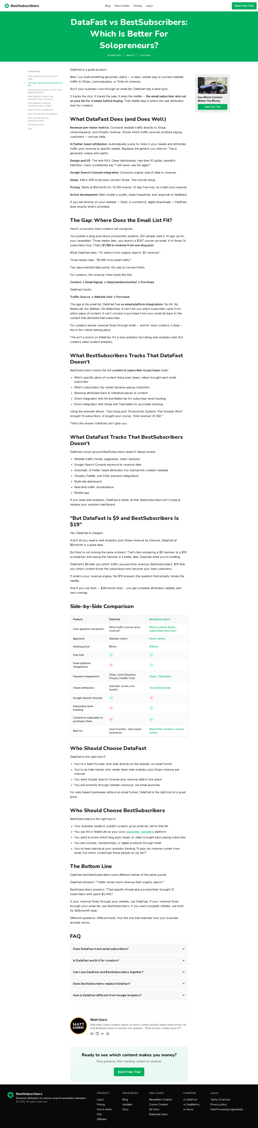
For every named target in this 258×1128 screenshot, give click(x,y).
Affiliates (102, 1119)
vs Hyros (188, 1109)
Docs (125, 1109)
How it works (122, 5)
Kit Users (154, 1109)
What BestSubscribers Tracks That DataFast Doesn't (44, 91)
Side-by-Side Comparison (40, 110)
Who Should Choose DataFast (42, 114)
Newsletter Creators (160, 1099)
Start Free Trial (244, 5)
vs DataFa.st (190, 1099)
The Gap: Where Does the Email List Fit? (45, 84)
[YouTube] (92, 1033)
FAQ (30, 129)
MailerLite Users (158, 1114)
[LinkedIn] (97, 1033)
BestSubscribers (25, 6)
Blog (107, 5)
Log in (149, 5)
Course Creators (158, 1104)
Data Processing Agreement (226, 1109)
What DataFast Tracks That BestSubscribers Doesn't (40, 97)
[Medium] (102, 1033)
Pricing (138, 5)
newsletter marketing (140, 831)
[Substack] (107, 1033)
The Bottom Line (36, 124)
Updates (127, 1104)
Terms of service (220, 1099)
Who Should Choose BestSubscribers (38, 119)
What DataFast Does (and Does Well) (43, 77)
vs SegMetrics (191, 1104)
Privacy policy (218, 1104)
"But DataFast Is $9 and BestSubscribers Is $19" (40, 104)
